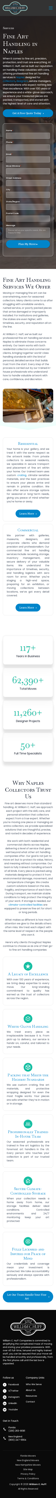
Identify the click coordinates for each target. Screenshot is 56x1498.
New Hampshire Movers (28, 1464)
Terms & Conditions (28, 1478)
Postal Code (12, 213)
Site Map (28, 1469)
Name (9, 130)
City (8, 189)
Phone (9, 142)
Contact (30, 1401)
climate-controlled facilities (26, 905)
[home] (15, 8)
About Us (30, 1390)
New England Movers (28, 1460)
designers (22, 81)
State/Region (13, 201)
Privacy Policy (28, 1473)
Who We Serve (34, 1384)
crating (21, 475)
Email (9, 154)
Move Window (13, 166)
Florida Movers (28, 1455)
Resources (31, 1395)
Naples (20, 77)
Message (10, 225)
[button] (50, 8)
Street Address (13, 178)
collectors (9, 81)
